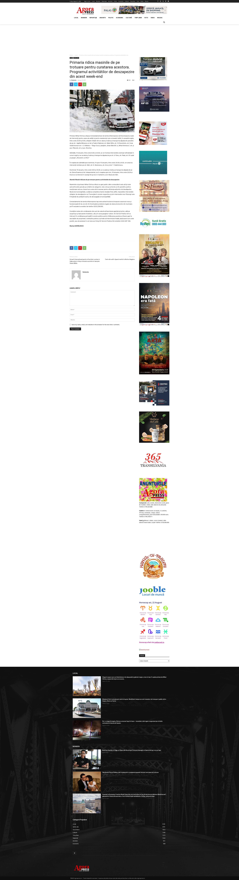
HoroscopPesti (165, 637)
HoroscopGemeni (158, 613)
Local (76, 55)
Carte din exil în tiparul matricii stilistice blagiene (120, 259)
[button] (164, 22)
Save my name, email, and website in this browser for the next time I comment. (96, 324)
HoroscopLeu (143, 625)
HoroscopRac (165, 613)
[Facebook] (158, 1)
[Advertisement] (119, 38)
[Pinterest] (80, 84)
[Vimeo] (166, 1)
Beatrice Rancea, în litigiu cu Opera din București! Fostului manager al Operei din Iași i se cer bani (131, 750)
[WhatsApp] (84, 84)
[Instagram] (160, 1)
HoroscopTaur (150, 613)
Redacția (73, 80)
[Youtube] (168, 1)
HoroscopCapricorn (150, 637)
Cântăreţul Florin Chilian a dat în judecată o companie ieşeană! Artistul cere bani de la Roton (130, 772)
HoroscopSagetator (143, 637)
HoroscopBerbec (143, 613)
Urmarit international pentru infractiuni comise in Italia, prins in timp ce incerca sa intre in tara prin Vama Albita (85, 261)
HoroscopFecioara (150, 625)
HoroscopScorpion (165, 625)
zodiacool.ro (159, 642)
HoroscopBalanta (158, 625)
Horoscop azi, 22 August (150, 602)
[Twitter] (163, 1)
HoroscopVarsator (158, 637)
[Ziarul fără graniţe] (85, 10)
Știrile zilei (76, 58)
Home (71, 55)
